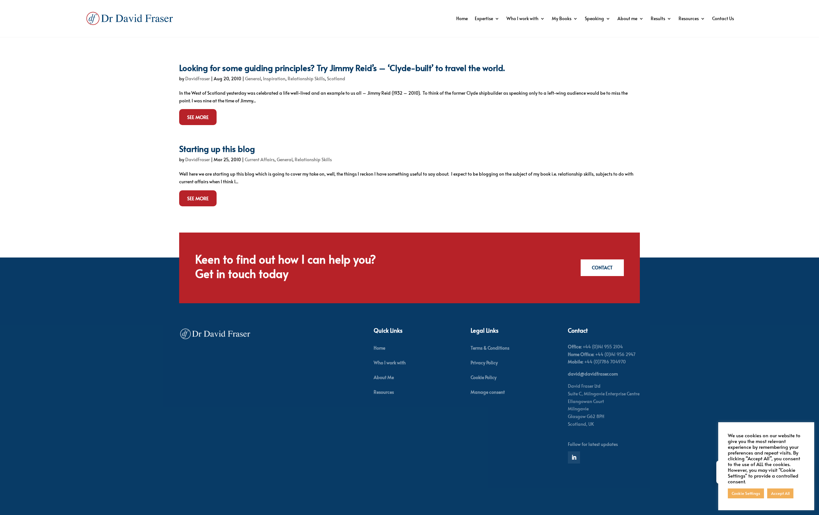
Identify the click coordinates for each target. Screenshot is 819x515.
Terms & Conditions (490, 348)
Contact (602, 268)
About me (627, 18)
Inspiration (274, 78)
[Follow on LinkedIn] (574, 457)
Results (658, 18)
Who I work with (522, 18)
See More (198, 117)
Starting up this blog (217, 148)
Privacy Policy (484, 363)
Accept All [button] (780, 493)
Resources (689, 18)
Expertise (484, 18)
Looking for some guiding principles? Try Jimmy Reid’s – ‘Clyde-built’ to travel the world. (342, 67)
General (253, 78)
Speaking (594, 18)
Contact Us (723, 18)
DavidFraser (197, 78)
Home (462, 18)
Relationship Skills (306, 78)
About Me (384, 377)
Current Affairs (259, 159)
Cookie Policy (484, 377)
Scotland (336, 78)
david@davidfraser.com (593, 374)
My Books (561, 18)
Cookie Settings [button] (746, 493)
